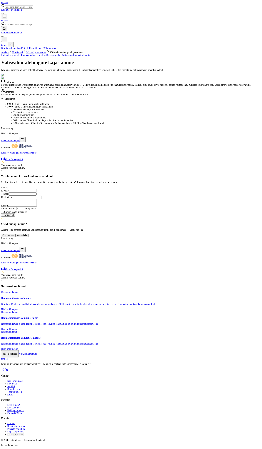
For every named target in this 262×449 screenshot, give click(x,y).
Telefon (4, 194)
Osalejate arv (7, 197)
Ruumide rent (35, 48)
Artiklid (25, 48)
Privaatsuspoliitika (16, 429)
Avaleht (5, 52)
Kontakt (11, 423)
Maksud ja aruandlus (36, 52)
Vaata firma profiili (14, 159)
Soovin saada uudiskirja (15, 212)
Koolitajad (17, 10)
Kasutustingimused (16, 426)
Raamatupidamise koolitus (33, 55)
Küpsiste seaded (15, 435)
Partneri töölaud (14, 413)
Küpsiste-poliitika (15, 431)
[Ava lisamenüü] (2, 13)
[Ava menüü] (4, 16)
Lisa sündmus (13, 407)
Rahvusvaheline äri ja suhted (60, 55)
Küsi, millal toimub (10, 140)
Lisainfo (5, 205)
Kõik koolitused (15, 381)
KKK (10, 394)
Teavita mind (8, 215)
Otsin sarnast (8, 235)
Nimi (4, 187)
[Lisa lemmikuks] (23, 139)
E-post (5, 190)
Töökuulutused (49, 48)
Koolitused (6, 10)
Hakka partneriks (15, 410)
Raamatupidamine (82, 55)
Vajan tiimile (22, 235)
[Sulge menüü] (11, 44)
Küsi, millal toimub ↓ (29, 353)
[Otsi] (4, 28)
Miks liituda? (13, 405)
